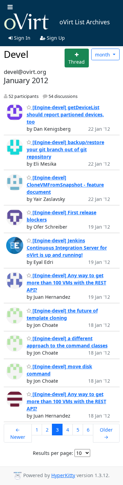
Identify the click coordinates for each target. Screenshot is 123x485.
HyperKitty (63, 475)
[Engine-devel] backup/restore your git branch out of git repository (65, 149)
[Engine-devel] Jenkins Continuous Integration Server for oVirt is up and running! (67, 247)
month (103, 54)
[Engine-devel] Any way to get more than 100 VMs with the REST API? (66, 282)
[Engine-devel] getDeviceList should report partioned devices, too (65, 114)
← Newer (17, 433)
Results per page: (53, 453)
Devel (16, 54)
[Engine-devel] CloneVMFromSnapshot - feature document (65, 184)
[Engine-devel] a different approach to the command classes (67, 342)
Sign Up (55, 38)
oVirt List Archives (84, 22)
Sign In (21, 38)
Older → (106, 433)
